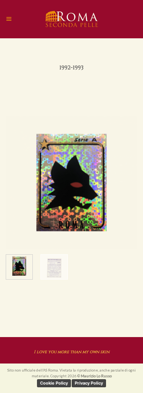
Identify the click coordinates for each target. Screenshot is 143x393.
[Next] (125, 182)
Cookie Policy (54, 383)
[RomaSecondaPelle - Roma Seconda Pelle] (71, 19)
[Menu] (9, 18)
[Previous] (18, 182)
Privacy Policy (89, 383)
